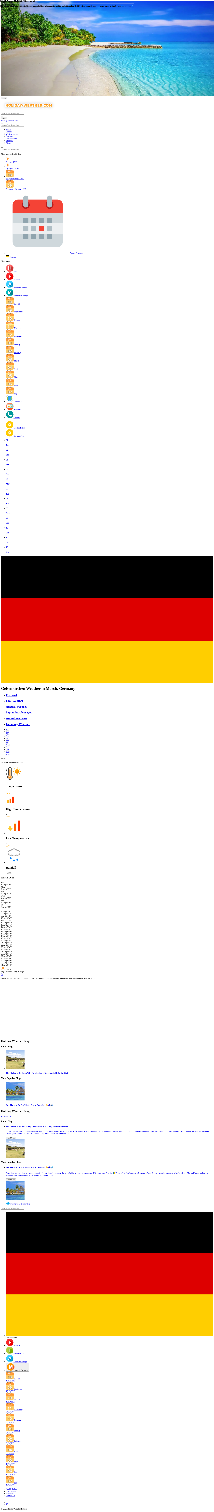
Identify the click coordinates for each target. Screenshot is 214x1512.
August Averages (16, 706)
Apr (7, 736)
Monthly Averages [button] (21, 295)
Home (8, 129)
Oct (7, 749)
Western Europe (12, 134)
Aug (7, 745)
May (8, 738)
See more (5, 1116)
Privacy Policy (11, 1491)
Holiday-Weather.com (9, 120)
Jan (7, 729)
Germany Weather (18, 724)
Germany (9, 136)
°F (2, 976)
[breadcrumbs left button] (2, 147)
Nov (7, 752)
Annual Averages (16, 718)
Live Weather (14, 700)
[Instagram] (109, 1504)
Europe (9, 132)
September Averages (19, 712)
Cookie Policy (11, 1489)
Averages (9, 141)
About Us (10, 1493)
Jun (7, 740)
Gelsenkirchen (11, 138)
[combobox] (12, 113)
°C (2, 974)
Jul (7, 743)
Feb (7, 732)
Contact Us (10, 1496)
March (8, 143)
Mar (7, 734)
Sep (7, 747)
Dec (7, 754)
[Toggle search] (2, 116)
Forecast (11, 695)
